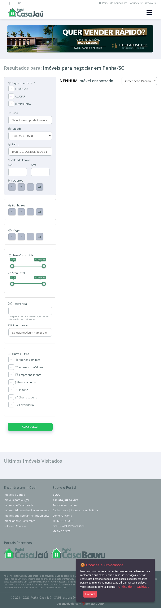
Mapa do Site (61, 531)
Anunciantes (21, 325)
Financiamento (26, 382)
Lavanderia (26, 405)
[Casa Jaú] (26, 553)
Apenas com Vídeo (31, 367)
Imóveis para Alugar (16, 500)
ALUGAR (20, 96)
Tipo (15, 113)
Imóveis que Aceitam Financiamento (26, 515)
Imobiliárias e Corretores (19, 521)
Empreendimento (30, 375)
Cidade (17, 129)
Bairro (15, 144)
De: (10, 165)
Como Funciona (62, 515)
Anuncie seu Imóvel (65, 505)
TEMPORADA (23, 104)
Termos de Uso (63, 521)
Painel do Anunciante (114, 3)
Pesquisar (31, 426)
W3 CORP (97, 604)
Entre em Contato (15, 526)
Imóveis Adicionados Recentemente (26, 510)
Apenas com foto (29, 360)
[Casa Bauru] (78, 553)
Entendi (90, 594)
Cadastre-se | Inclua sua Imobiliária (75, 510)
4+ (40, 187)
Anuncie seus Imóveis (143, 3)
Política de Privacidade (69, 526)
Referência (20, 304)
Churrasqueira (28, 397)
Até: (33, 165)
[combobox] (29, 120)
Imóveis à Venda (14, 495)
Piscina (23, 390)
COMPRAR (21, 89)
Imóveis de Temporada (18, 505)
